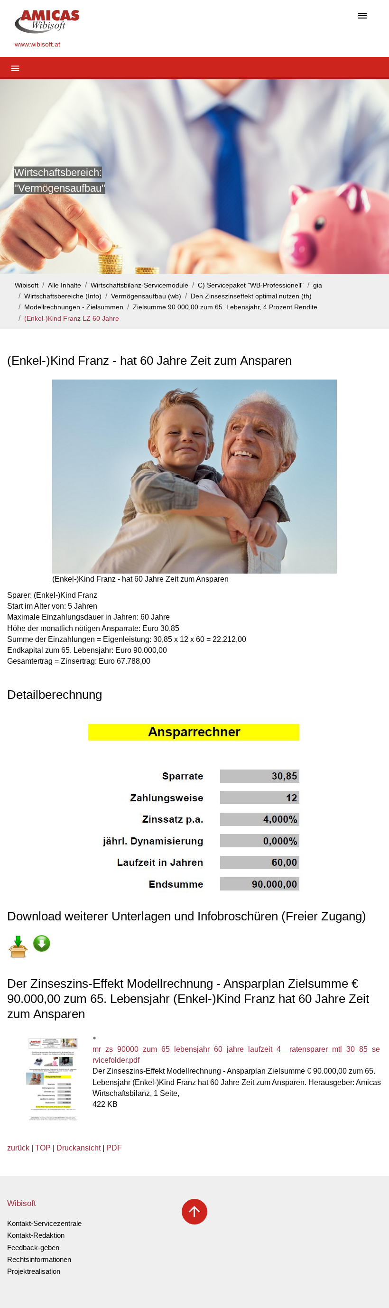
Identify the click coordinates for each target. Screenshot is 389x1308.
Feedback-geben (33, 1247)
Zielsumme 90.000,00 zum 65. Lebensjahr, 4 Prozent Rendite (225, 307)
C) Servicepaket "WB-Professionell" (251, 285)
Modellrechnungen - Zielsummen (73, 307)
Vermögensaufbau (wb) (146, 296)
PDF (114, 1148)
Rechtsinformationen (39, 1259)
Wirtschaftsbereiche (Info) (63, 296)
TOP (43, 1148)
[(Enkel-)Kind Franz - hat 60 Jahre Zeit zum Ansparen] (194, 477)
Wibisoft (26, 285)
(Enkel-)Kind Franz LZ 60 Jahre (71, 318)
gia (317, 285)
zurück (18, 1148)
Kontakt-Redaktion (36, 1235)
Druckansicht (78, 1148)
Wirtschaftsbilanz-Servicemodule (139, 285)
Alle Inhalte (64, 285)
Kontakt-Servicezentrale (44, 1223)
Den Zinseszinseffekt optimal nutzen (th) (251, 296)
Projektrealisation (33, 1271)
